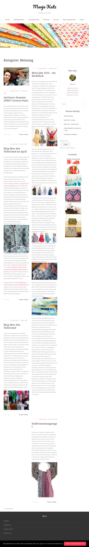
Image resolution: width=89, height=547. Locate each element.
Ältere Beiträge (9, 508)
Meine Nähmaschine (19, 19)
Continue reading (24, 135)
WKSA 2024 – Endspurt (69, 120)
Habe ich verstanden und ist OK (75, 543)
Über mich (56, 19)
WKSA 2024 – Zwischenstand (71, 124)
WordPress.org (8, 533)
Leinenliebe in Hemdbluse (70, 134)
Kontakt (82, 19)
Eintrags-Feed (7, 525)
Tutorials (7, 19)
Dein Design (46, 19)
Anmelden (6, 521)
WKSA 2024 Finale (68, 116)
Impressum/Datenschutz (69, 19)
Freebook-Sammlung (33, 19)
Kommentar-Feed (8, 529)
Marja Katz (44, 6)
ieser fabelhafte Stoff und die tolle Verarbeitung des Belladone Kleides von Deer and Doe (15, 269)
